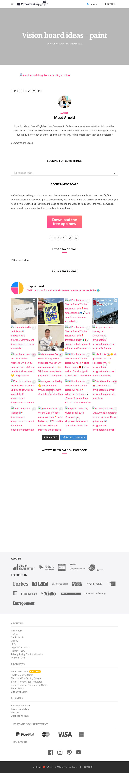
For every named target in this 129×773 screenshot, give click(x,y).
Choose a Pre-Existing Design (26, 678)
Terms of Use (18, 657)
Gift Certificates (19, 692)
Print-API (15, 712)
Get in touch (17, 637)
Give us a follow (21, 260)
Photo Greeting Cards (22, 675)
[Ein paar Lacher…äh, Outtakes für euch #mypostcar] (78, 419)
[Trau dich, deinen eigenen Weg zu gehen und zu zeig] (24, 392)
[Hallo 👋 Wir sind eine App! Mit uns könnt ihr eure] (51, 311)
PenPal (14, 634)
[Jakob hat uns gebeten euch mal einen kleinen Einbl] (51, 338)
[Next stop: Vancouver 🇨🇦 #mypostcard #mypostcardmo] (105, 311)
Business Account (20, 716)
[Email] (9, 108)
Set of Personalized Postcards (26, 681)
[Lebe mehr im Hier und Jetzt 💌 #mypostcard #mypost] (24, 338)
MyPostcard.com (69, 767)
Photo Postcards (25, 671)
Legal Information (20, 647)
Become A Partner (20, 705)
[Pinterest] (9, 100)
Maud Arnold (57, 44)
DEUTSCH (110, 4)
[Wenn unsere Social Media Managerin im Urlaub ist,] (51, 365)
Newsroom (16, 630)
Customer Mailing (20, 709)
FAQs (13, 644)
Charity (14, 640)
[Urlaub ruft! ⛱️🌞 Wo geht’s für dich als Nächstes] (105, 365)
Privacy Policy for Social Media (27, 654)
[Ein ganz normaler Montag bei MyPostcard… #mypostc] (105, 338)
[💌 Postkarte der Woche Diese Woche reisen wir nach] (78, 311)
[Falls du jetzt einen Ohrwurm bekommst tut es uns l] (105, 419)
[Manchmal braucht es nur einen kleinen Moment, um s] (24, 365)
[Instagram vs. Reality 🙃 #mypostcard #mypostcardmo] (51, 392)
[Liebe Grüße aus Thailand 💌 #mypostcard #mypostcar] (24, 419)
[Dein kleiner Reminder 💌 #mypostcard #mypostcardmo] (105, 392)
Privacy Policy (18, 651)
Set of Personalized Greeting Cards (29, 685)
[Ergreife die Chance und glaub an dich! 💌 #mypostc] (24, 311)
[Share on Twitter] (9, 92)
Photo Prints (17, 688)
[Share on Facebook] (9, 84)
